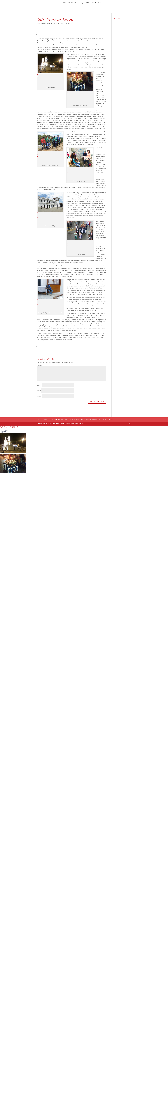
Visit (93, 3)
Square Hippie (78, 423)
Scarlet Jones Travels (57, 423)
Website (39, 396)
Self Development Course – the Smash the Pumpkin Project (82, 420)
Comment (40, 365)
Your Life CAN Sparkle (56, 420)
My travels (60, 23)
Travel (87, 3)
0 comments (68, 23)
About (99, 3)
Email (39, 390)
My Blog (110, 420)
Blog (81, 3)
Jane (39, 23)
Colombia (54, 23)
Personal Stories (73, 3)
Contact (45, 420)
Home (64, 3)
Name (39, 385)
